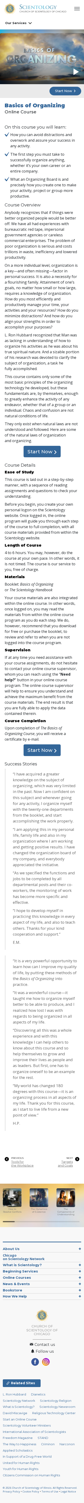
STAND (43, 1438)
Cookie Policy (30, 1491)
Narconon (67, 1444)
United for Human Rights (21, 1463)
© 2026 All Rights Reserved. (40, 1487)
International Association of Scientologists (34, 1432)
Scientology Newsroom (57, 1407)
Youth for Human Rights (20, 1469)
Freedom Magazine (18, 1438)
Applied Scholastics (17, 1450)
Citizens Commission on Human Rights (31, 1475)
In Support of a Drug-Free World (27, 1456)
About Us (11, 1249)
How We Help (15, 1296)
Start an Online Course (20, 1419)
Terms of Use (50, 1491)
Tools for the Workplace (22, 1163)
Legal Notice (68, 1491)
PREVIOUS (17, 1158)
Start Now (64, 91)
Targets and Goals (65, 1163)
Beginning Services (20, 1271)
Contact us (44, 1344)
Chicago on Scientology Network (24, 1257)
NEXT (69, 1158)
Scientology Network (19, 1400)
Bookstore (12, 1290)
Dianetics (38, 1394)
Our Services (16, 23)
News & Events (16, 1284)
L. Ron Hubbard (14, 1394)
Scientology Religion (55, 1400)
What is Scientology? (22, 1265)
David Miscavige (15, 1413)
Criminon (48, 1444)
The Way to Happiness (19, 1444)
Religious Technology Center (54, 1413)
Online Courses (17, 1278)
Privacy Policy (11, 1491)
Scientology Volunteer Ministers (27, 1425)
